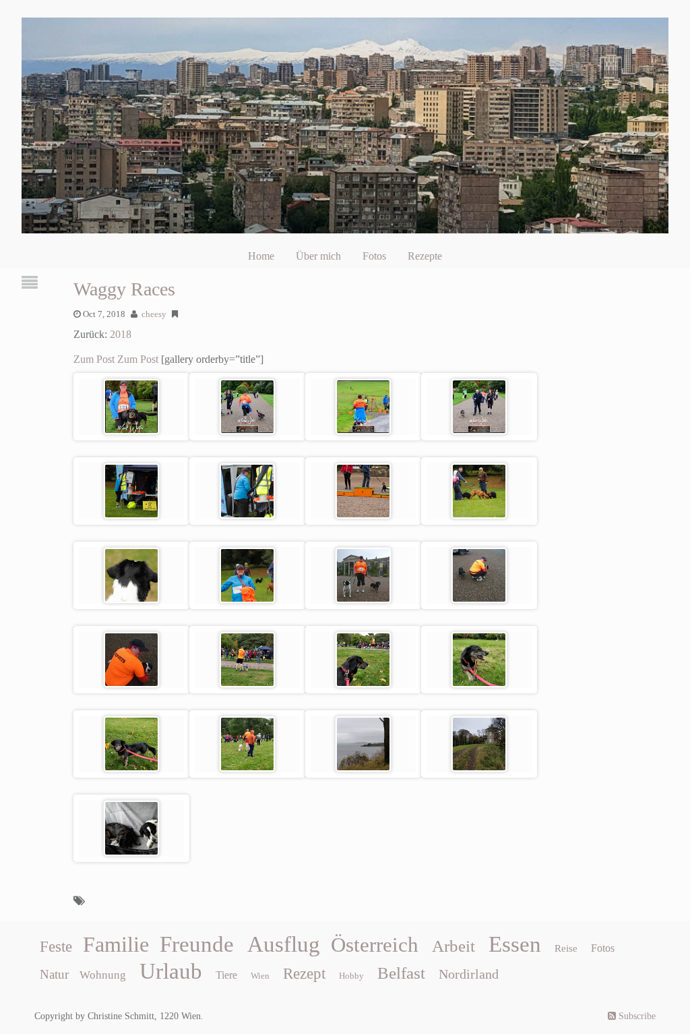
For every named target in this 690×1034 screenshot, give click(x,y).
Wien (260, 976)
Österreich (374, 945)
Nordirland (469, 974)
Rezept (304, 973)
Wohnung (103, 975)
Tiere (226, 975)
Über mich (318, 256)
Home (261, 256)
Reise (566, 948)
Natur (54, 974)
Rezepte (425, 256)
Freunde (197, 944)
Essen (515, 944)
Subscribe (636, 1016)
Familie (116, 944)
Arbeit (453, 945)
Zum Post (94, 359)
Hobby (351, 976)
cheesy (154, 314)
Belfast (401, 972)
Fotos (374, 256)
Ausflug (283, 944)
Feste (56, 946)
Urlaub (170, 971)
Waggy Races (124, 289)
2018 (120, 334)
